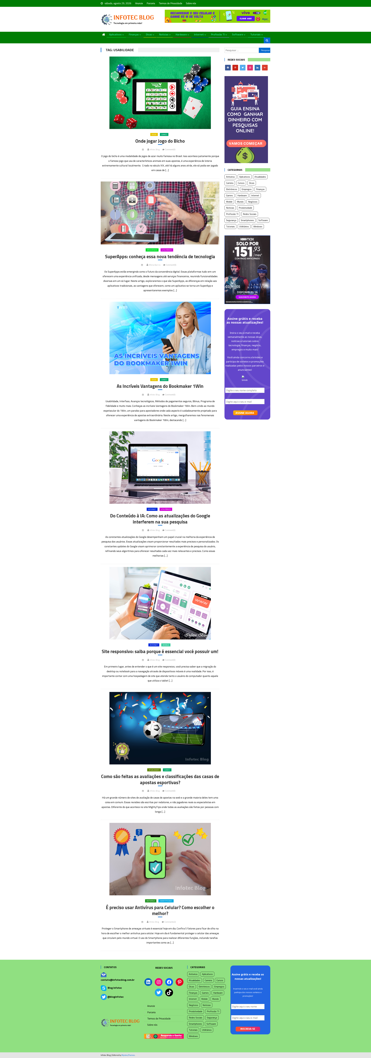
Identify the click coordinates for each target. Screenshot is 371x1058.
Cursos (241, 183)
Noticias (163, 34)
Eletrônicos (231, 189)
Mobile (166, 645)
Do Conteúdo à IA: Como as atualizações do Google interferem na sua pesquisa (160, 519)
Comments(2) (170, 921)
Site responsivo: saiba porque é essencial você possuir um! (160, 651)
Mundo (240, 201)
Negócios (252, 201)
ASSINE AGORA (244, 413)
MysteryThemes (128, 1055)
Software (237, 34)
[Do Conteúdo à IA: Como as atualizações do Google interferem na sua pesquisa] (160, 467)
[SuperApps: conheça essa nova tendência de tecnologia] (160, 213)
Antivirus (151, 900)
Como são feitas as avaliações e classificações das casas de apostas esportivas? (160, 779)
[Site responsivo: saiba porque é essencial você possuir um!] (160, 603)
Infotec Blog (155, 149)
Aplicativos (115, 34)
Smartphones (166, 900)
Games (164, 134)
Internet (199, 34)
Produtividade (245, 207)
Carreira (229, 183)
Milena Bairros (154, 264)
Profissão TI (218, 34)
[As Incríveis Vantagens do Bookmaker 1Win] (160, 338)
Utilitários (167, 249)
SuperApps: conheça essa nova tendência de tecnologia (160, 257)
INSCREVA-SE (247, 1029)
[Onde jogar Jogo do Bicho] (160, 93)
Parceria (151, 3)
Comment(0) (170, 149)
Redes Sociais (249, 214)
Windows (257, 226)
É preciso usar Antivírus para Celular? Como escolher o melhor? (160, 910)
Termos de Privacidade (170, 3)
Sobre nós (191, 3)
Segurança (231, 220)
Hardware (181, 34)
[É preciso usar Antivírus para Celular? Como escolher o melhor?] (160, 859)
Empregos (247, 189)
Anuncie (139, 3)
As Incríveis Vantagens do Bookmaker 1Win (160, 386)
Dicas (149, 34)
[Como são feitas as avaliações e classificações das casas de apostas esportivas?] (160, 728)
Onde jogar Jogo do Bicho (160, 141)
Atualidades (154, 769)
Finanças (134, 34)
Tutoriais (255, 34)
